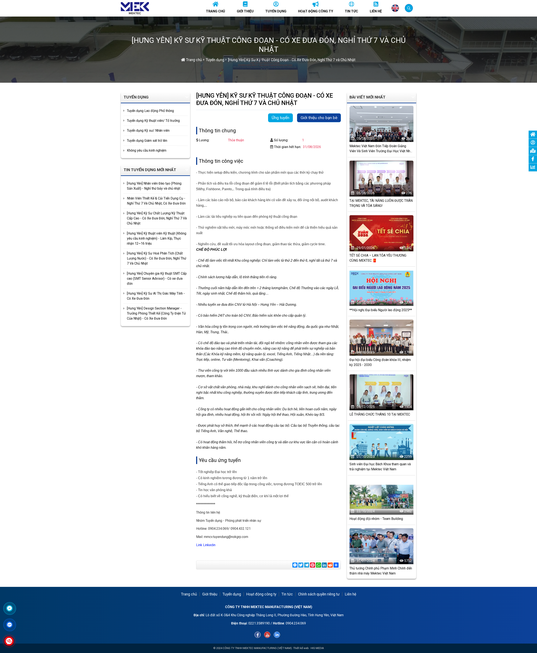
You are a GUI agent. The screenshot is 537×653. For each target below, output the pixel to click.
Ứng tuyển (280, 117)
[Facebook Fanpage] (257, 635)
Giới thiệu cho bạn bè (319, 117)
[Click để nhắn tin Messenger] (9, 608)
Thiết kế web (301, 648)
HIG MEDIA (317, 648)
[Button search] (408, 7)
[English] (395, 8)
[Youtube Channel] (267, 635)
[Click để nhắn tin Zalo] (9, 625)
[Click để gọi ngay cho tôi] (9, 641)
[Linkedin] (277, 635)
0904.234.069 (296, 623)
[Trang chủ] (135, 8)
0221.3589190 (259, 623)
